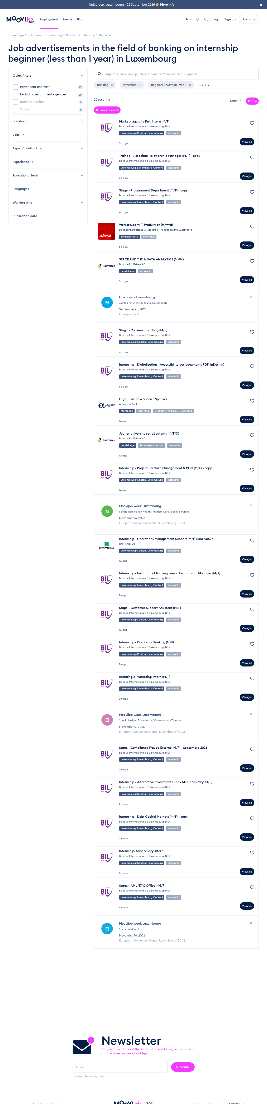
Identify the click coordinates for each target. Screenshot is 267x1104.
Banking (103, 85)
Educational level (26, 175)
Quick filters (22, 76)
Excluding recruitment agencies (51, 94)
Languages (21, 189)
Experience (21, 162)
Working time (23, 202)
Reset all (204, 85)
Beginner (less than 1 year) (169, 85)
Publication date (25, 216)
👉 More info (165, 4)
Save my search (108, 109)
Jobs (16, 135)
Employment (49, 19)
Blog (80, 19)
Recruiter (249, 19)
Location (19, 121)
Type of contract (25, 148)
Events (67, 19)
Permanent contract (51, 87)
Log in (216, 19)
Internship (130, 85)
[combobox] (236, 101)
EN (186, 19)
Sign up (230, 19)
